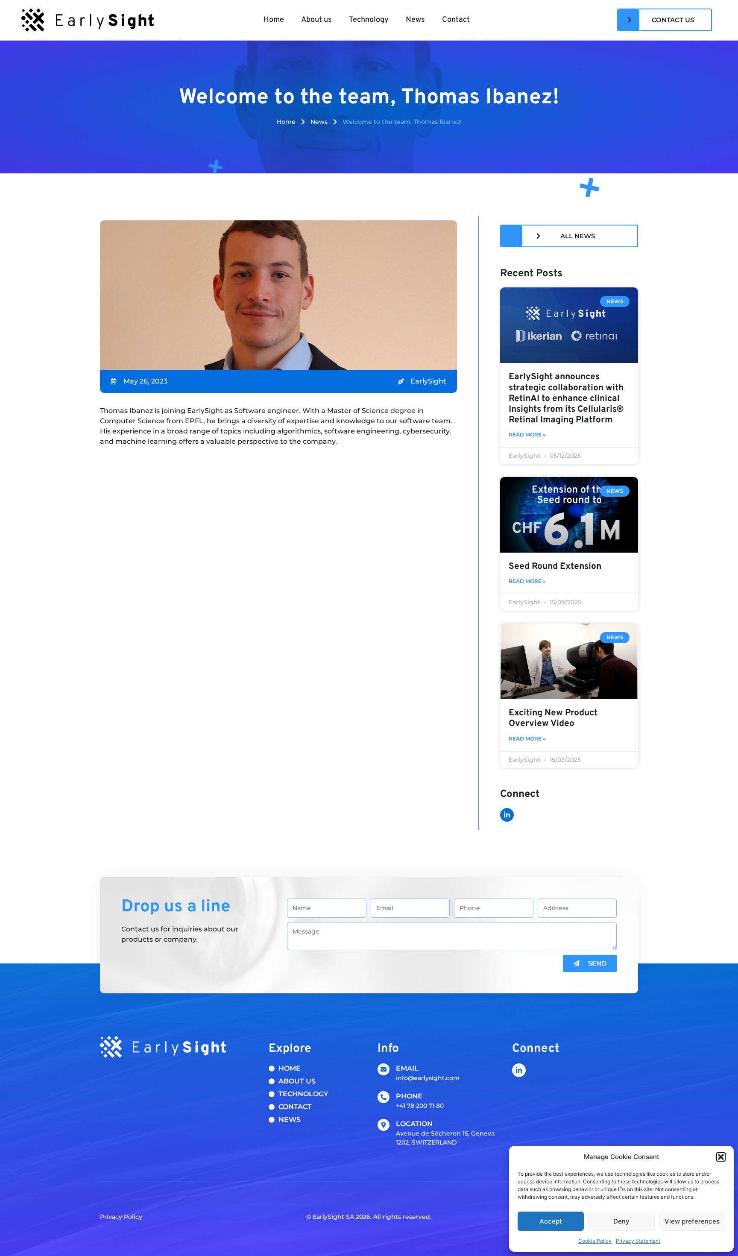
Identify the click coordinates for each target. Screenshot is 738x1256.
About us (316, 20)
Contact (456, 20)
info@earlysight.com (428, 1078)
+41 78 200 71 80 (420, 1106)
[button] (721, 1157)
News (415, 20)
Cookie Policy (595, 1241)
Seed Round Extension (555, 566)
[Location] (384, 1125)
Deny (621, 1221)
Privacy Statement (638, 1241)
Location (414, 1124)
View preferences (692, 1221)
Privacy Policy (121, 1217)
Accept (550, 1221)
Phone (409, 1096)
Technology (369, 20)
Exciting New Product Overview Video (553, 718)
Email (407, 1068)
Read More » (527, 434)
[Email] (384, 1069)
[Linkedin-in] (507, 815)
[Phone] (384, 1097)
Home (274, 20)
